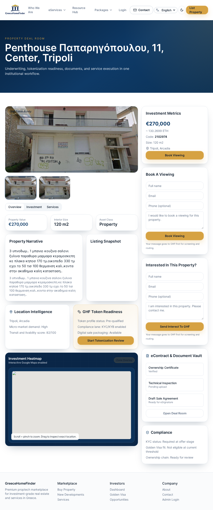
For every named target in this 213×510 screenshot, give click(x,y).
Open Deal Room (175, 413)
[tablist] (33, 207)
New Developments (70, 494)
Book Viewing (175, 155)
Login (122, 10)
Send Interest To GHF (175, 326)
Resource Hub (78, 10)
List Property (195, 10)
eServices (55, 10)
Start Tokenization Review (105, 340)
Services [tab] (53, 207)
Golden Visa (118, 494)
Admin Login (170, 499)
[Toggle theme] (181, 10)
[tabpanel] (71, 281)
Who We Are (34, 10)
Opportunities (119, 499)
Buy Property (66, 489)
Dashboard (117, 489)
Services (63, 499)
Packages (101, 10)
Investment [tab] (34, 207)
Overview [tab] (14, 207)
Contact (144, 10)
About (166, 489)
